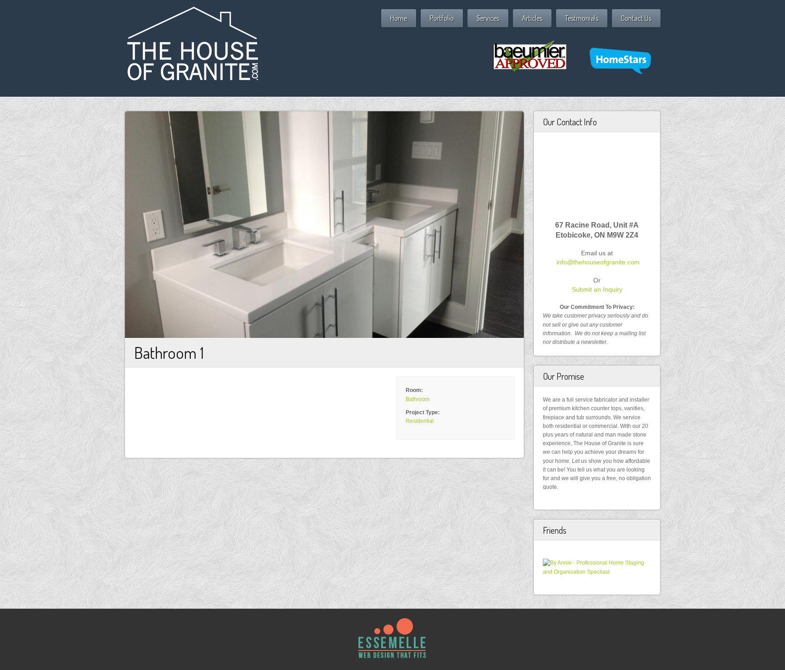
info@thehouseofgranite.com (598, 262)
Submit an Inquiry (597, 289)
